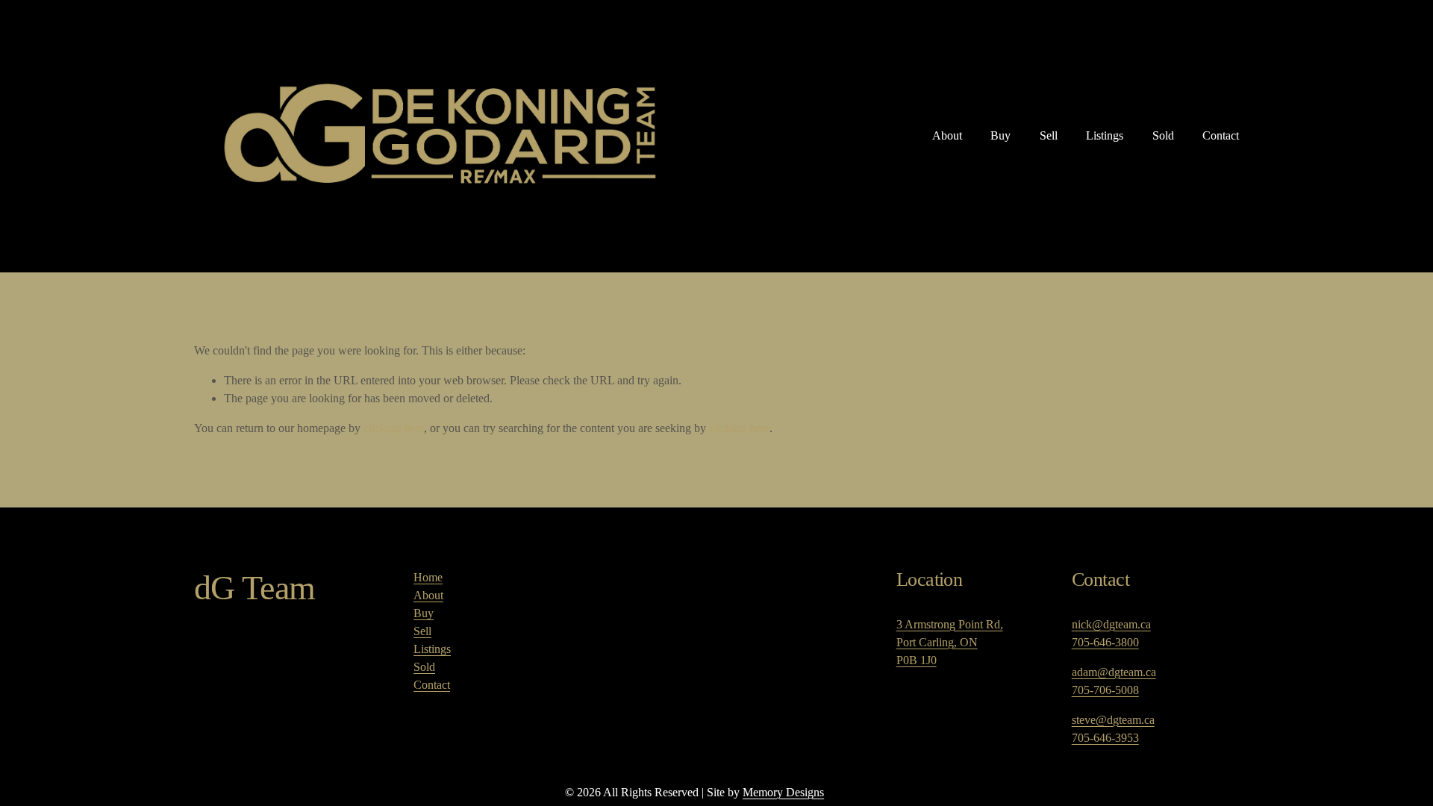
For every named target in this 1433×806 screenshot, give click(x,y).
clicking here (393, 428)
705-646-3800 (1105, 642)
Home (428, 577)
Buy (1000, 135)
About (947, 135)
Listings (1104, 135)
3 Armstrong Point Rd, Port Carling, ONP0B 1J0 (949, 642)
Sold (1163, 135)
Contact (1220, 135)
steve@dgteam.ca (1113, 719)
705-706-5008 (1105, 690)
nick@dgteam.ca (1111, 624)
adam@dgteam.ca (1114, 672)
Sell (1049, 135)
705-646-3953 (1105, 737)
